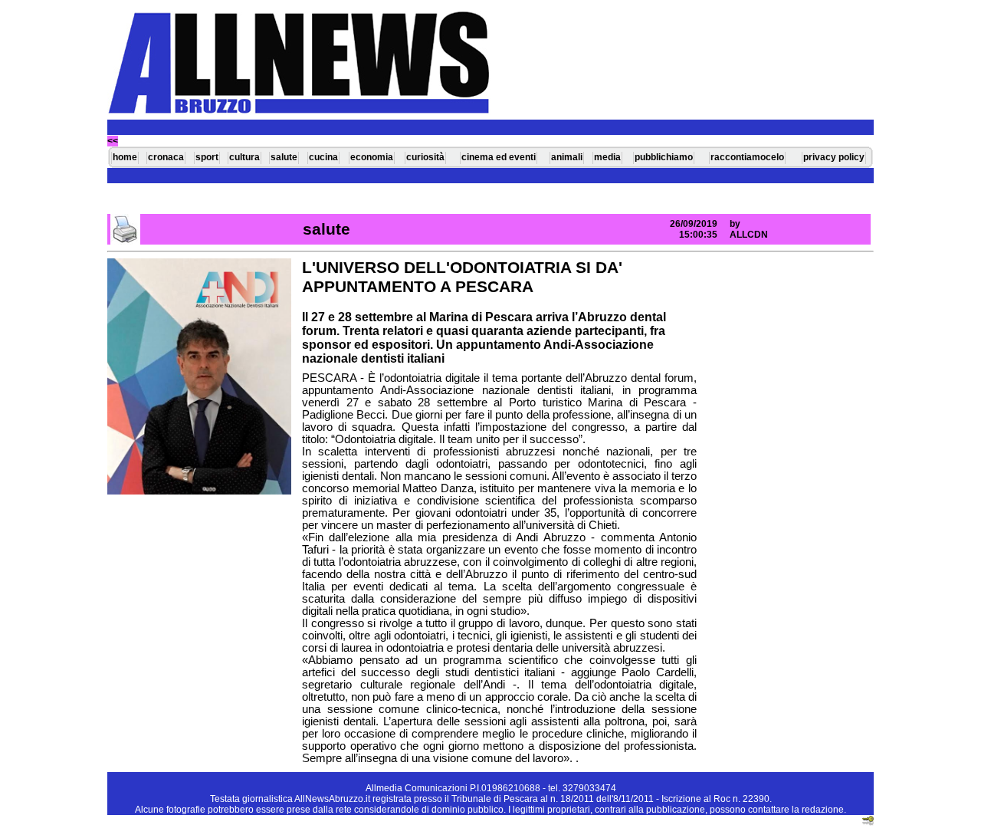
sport (206, 157)
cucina (323, 157)
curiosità (425, 157)
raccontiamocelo (747, 157)
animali (566, 157)
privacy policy (834, 157)
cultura (244, 157)
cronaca (166, 157)
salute (284, 157)
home (125, 157)
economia (371, 157)
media (607, 157)
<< (112, 141)
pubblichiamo (664, 157)
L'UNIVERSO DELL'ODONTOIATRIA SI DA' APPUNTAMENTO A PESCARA (462, 277)
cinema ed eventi (498, 157)
